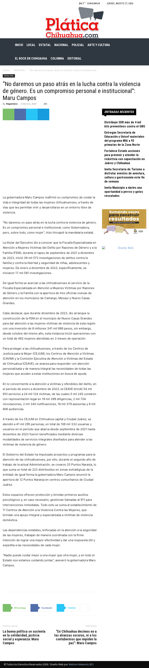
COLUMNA (57, 58)
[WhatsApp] (8, 114)
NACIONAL (61, 45)
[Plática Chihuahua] (74, 22)
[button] (140, 45)
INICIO (19, 45)
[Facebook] (142, 3)
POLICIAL (78, 45)
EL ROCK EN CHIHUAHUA (31, 58)
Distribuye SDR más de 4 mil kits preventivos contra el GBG (124, 124)
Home (6, 70)
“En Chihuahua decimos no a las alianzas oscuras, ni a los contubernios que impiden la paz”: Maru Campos (75, 637)
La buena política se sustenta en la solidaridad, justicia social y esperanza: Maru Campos (24, 637)
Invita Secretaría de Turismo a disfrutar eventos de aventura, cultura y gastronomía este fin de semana (124, 175)
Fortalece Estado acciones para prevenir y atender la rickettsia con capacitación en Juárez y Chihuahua (124, 157)
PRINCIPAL (19, 70)
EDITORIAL (74, 58)
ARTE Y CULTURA (98, 45)
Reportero (11, 103)
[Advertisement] (49, 579)
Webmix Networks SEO (81, 664)
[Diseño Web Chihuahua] (124, 268)
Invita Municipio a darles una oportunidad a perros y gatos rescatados (123, 192)
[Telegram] (43, 114)
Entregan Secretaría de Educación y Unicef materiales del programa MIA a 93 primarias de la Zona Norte (124, 139)
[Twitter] (32, 114)
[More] (84, 608)
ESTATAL (45, 45)
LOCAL (31, 45)
